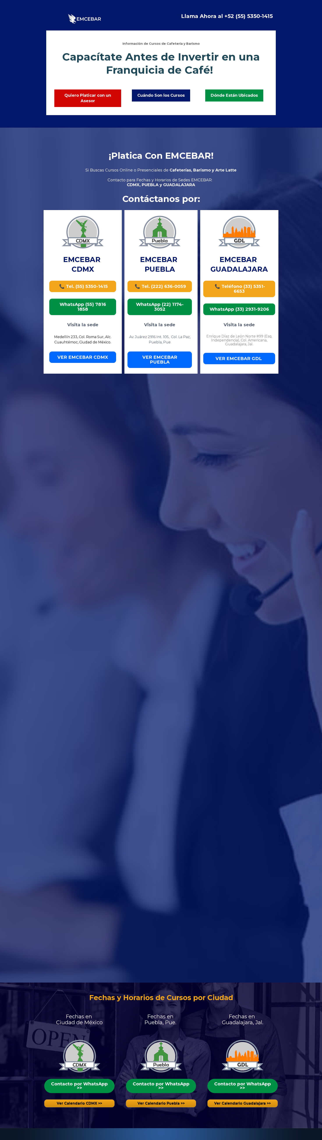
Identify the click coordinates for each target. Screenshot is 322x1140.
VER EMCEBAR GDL (239, 358)
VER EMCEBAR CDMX (82, 357)
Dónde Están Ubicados (234, 95)
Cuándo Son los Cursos (161, 95)
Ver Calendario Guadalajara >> (242, 1103)
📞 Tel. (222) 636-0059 (159, 286)
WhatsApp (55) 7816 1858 (83, 307)
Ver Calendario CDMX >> (79, 1103)
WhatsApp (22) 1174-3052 (160, 307)
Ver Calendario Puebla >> (161, 1103)
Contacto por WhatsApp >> (79, 1085)
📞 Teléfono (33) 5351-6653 (239, 289)
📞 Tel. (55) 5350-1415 (83, 286)
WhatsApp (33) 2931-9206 (239, 309)
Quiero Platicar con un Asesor (87, 98)
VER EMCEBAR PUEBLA (159, 360)
